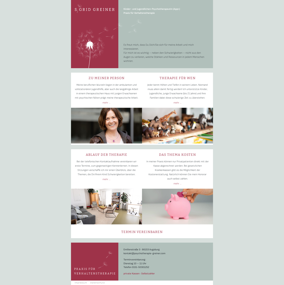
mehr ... (106, 102)
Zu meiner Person (107, 78)
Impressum (81, 283)
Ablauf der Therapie (106, 155)
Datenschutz (97, 283)
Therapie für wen (178, 78)
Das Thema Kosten (177, 155)
